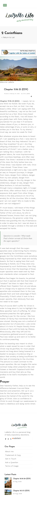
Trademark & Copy (13, 455)
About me (9, 451)
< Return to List (8, 37)
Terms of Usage (11, 466)
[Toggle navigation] (5, 5)
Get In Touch (10, 459)
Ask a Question (11, 462)
